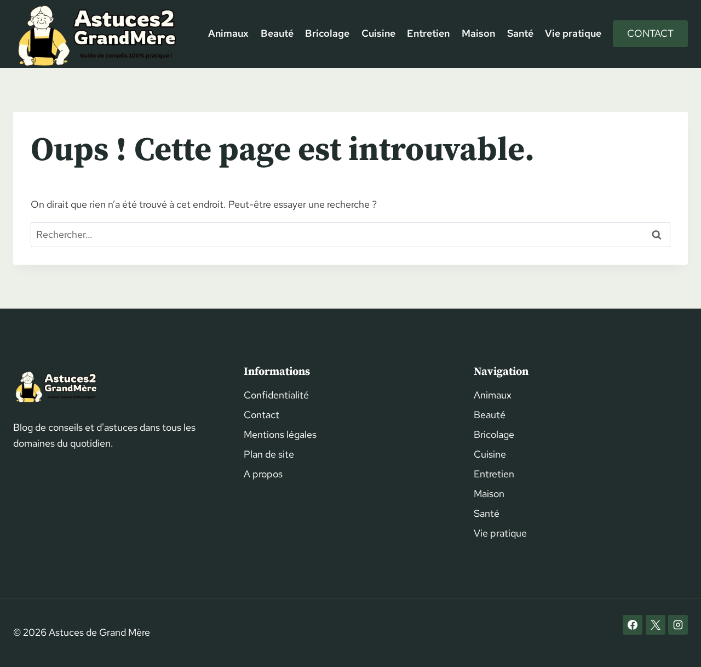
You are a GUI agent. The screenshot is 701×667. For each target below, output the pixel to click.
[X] (655, 625)
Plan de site (269, 454)
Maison (478, 33)
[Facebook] (632, 625)
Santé (520, 33)
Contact (650, 33)
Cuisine (378, 33)
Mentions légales (280, 434)
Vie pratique (573, 33)
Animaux (228, 33)
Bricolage (327, 33)
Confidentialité (276, 395)
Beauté (277, 33)
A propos (263, 474)
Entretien (428, 33)
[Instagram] (678, 625)
